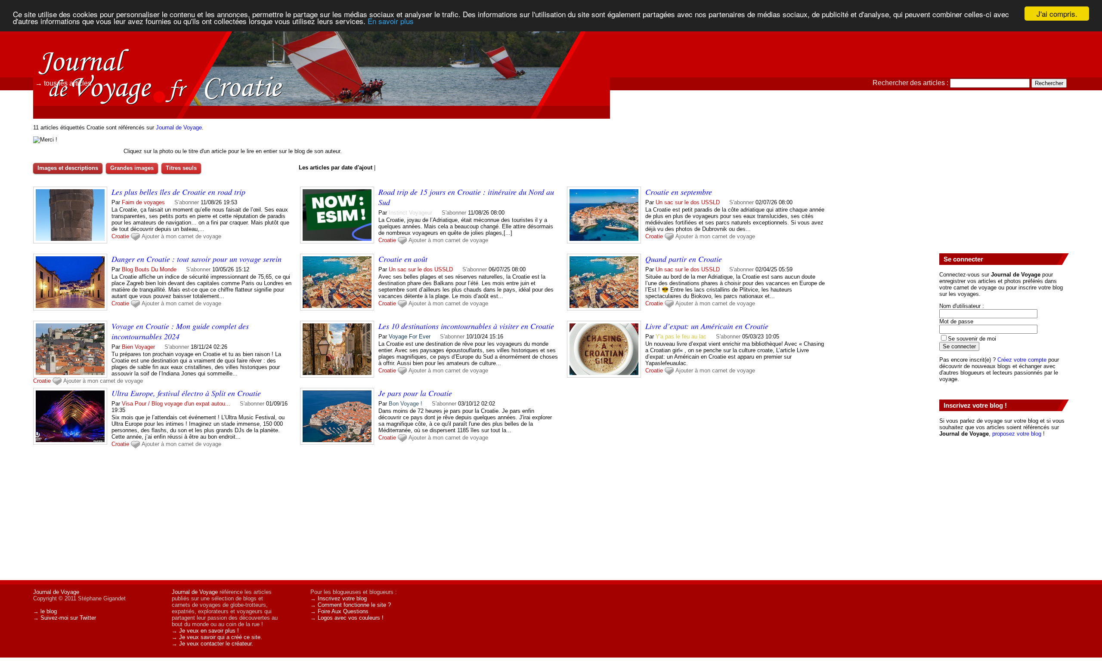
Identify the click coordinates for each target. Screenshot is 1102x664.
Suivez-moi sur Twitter (68, 618)
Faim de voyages (143, 202)
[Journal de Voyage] (92, 45)
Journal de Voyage (179, 127)
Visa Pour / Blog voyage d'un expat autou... (176, 403)
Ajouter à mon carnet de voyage (181, 236)
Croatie (120, 236)
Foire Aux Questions (343, 611)
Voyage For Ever (409, 336)
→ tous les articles (63, 83)
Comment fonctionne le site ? (354, 605)
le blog (48, 611)
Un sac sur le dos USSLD (688, 202)
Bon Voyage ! (405, 403)
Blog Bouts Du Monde (149, 269)
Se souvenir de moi (972, 338)
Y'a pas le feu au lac (681, 336)
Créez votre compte (1021, 360)
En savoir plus (391, 21)
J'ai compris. (1057, 13)
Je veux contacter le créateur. (216, 643)
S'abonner (186, 202)
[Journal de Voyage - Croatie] (648, 62)
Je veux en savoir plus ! (209, 630)
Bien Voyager (138, 347)
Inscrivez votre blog (342, 598)
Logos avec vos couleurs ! (351, 618)
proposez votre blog (1016, 433)
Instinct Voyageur (410, 212)
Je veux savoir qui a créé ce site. (220, 637)
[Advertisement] (1003, 181)
